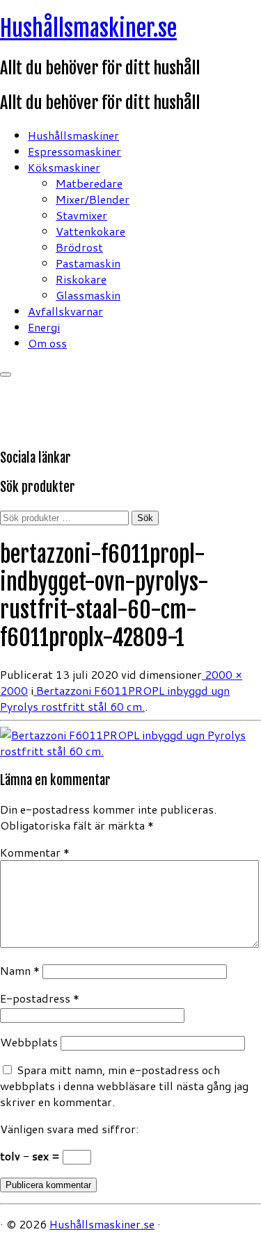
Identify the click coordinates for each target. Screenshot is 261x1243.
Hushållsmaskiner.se (88, 28)
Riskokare (81, 279)
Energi (44, 327)
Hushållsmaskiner (73, 135)
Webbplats (29, 1042)
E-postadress (39, 998)
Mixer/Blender (92, 199)
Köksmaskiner (64, 167)
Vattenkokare (90, 231)
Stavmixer (81, 215)
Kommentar (35, 852)
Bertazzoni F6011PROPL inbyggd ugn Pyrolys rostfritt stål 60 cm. (115, 698)
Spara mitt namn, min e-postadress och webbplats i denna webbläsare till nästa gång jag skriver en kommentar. (124, 1086)
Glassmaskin (88, 295)
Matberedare (89, 183)
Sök (145, 518)
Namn (20, 970)
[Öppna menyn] (5, 374)
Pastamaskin (88, 263)
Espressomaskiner (74, 151)
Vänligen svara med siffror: (69, 1129)
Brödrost (79, 247)
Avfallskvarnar (65, 311)
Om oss (47, 343)
